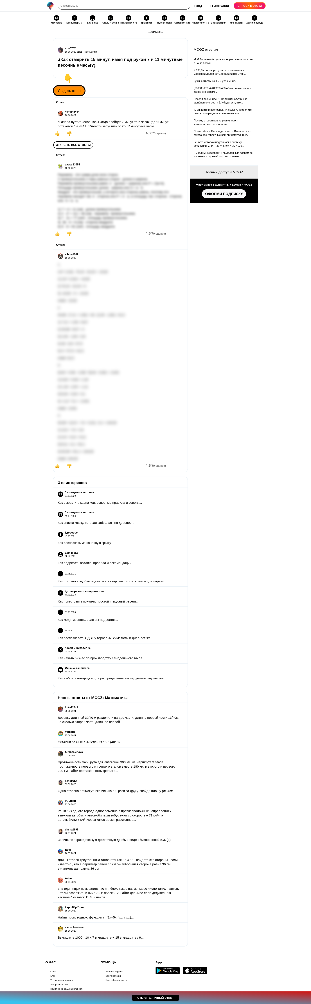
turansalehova (74, 751)
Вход (198, 6)
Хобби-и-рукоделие (78, 647)
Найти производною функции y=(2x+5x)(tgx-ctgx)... (96, 917)
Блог (52, 976)
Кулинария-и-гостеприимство (84, 591)
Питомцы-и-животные (79, 492)
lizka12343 (71, 707)
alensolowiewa (74, 927)
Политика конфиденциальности (66, 989)
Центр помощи (113, 976)
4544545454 (72, 111)
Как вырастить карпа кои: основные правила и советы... (100, 502)
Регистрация (219, 6)
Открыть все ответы (73, 144)
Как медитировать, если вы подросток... (88, 620)
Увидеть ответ (69, 91)
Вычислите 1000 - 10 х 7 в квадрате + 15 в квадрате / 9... (101, 937)
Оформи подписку (224, 194)
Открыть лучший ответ (155, 997)
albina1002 (71, 254)
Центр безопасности (116, 980)
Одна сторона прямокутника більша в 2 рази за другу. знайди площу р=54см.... (117, 791)
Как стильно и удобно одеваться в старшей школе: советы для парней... (112, 581)
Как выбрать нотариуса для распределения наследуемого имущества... (112, 678)
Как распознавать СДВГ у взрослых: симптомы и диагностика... (105, 638)
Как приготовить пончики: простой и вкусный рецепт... (98, 601)
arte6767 (70, 48)
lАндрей (70, 800)
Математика (90, 52)
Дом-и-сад (71, 552)
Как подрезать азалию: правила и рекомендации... (96, 563)
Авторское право (59, 984)
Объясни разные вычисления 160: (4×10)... (90, 742)
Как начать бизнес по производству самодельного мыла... (101, 658)
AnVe (68, 878)
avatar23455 (72, 164)
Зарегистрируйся (114, 971)
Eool (68, 849)
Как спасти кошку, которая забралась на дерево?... (96, 523)
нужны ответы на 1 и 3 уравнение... (215, 80)
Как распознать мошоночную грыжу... (85, 543)
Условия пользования (61, 980)
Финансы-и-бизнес (77, 668)
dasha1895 (71, 829)
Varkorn (70, 731)
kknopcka (71, 780)
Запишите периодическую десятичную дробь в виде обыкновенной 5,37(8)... (115, 840)
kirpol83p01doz (74, 907)
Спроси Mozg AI (250, 5)
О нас (53, 971)
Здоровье (71, 532)
